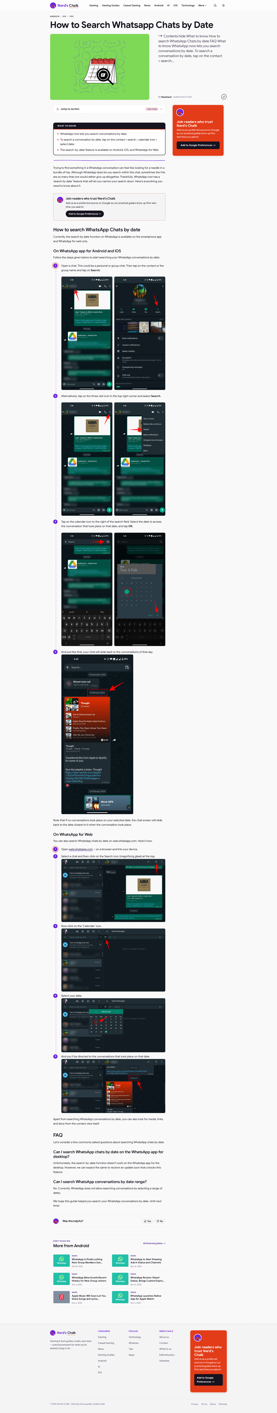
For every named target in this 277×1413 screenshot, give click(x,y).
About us (164, 1337)
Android (158, 5)
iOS (175, 5)
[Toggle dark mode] (223, 5)
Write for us (165, 1348)
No (161, 1221)
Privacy (194, 1404)
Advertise (164, 1360)
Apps (131, 1354)
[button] (87, 333)
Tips (71, 16)
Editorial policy (167, 1354)
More (201, 5)
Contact (163, 1343)
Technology (188, 5)
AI (168, 5)
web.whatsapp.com (81, 849)
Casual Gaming (131, 5)
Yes (149, 1221)
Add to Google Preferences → (85, 213)
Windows (133, 1343)
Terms (204, 1404)
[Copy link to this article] (224, 97)
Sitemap (223, 1404)
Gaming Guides (110, 5)
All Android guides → (154, 1243)
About (213, 1404)
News (147, 5)
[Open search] (215, 5)
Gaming (93, 5)
